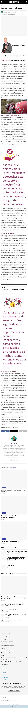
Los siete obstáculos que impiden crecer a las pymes (11, 661)
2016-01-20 (9, 567)
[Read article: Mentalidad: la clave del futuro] (14, 530)
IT (2, 667)
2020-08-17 (15, 12)
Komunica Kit (6, 700)
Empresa (3, 487)
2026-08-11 (3, 519)
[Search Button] (26, 2)
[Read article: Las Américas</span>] (3, 567)
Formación (6, 5)
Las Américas (10, 565)
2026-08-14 (3, 493)
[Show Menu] (1, 2)
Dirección (10, 5)
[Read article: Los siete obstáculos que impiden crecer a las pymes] (14, 479)
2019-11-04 (9, 562)
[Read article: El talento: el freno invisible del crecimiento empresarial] (14, 505)
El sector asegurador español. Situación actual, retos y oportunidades (17, 552)
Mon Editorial (6, 636)
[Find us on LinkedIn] (1, 698)
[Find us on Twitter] (3, 698)
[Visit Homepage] (14, 2)
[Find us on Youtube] (5, 698)
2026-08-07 (3, 543)
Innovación (8, 427)
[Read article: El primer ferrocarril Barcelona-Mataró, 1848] (14, 585)
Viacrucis (3, 655)
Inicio (2, 5)
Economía (4, 675)
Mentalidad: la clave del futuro (10, 293)
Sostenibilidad (5, 677)
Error (13, 427)
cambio (16, 427)
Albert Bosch (8, 12)
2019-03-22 (9, 554)
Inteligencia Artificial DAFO (11, 609)
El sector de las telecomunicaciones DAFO (14, 620)
